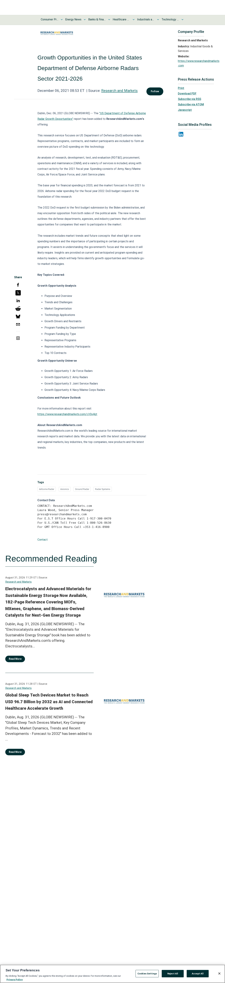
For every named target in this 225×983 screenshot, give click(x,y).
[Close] (219, 973)
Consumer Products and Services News (49, 19)
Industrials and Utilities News (146, 19)
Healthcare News (121, 19)
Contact (42, 539)
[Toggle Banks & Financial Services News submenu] (109, 19)
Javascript (185, 110)
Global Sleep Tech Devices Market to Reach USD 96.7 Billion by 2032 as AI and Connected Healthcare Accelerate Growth (49, 702)
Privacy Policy (15, 979)
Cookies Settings (147, 973)
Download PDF (187, 93)
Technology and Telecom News (170, 19)
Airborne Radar (46, 489)
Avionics (64, 489)
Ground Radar (82, 489)
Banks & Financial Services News (97, 19)
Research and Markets (119, 91)
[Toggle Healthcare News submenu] (133, 19)
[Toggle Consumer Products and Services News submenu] (61, 19)
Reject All (172, 973)
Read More (15, 658)
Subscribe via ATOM (191, 104)
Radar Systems (102, 489)
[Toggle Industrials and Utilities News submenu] (158, 19)
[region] (112, 974)
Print (181, 88)
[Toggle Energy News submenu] (84, 19)
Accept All (198, 973)
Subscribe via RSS (189, 99)
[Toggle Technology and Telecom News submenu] (182, 19)
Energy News (73, 19)
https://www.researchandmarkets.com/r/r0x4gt (67, 414)
